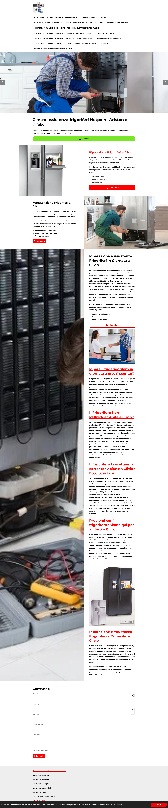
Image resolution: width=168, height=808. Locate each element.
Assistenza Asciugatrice (42, 784)
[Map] (110, 704)
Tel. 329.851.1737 (39, 801)
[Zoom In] (132, 709)
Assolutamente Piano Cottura (44, 797)
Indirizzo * (36, 704)
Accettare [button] (159, 804)
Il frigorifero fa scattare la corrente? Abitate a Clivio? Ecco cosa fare (112, 468)
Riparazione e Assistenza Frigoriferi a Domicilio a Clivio (110, 636)
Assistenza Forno (39, 792)
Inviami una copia (42, 750)
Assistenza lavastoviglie (42, 788)
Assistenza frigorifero (41, 779)
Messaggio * (37, 734)
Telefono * (36, 714)
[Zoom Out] (132, 712)
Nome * (35, 694)
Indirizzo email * (38, 724)
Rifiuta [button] (143, 804)
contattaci (103, 455)
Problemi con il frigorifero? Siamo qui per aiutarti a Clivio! (111, 524)
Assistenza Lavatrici (40, 775)
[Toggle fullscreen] (132, 695)
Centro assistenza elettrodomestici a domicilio (49, 771)
